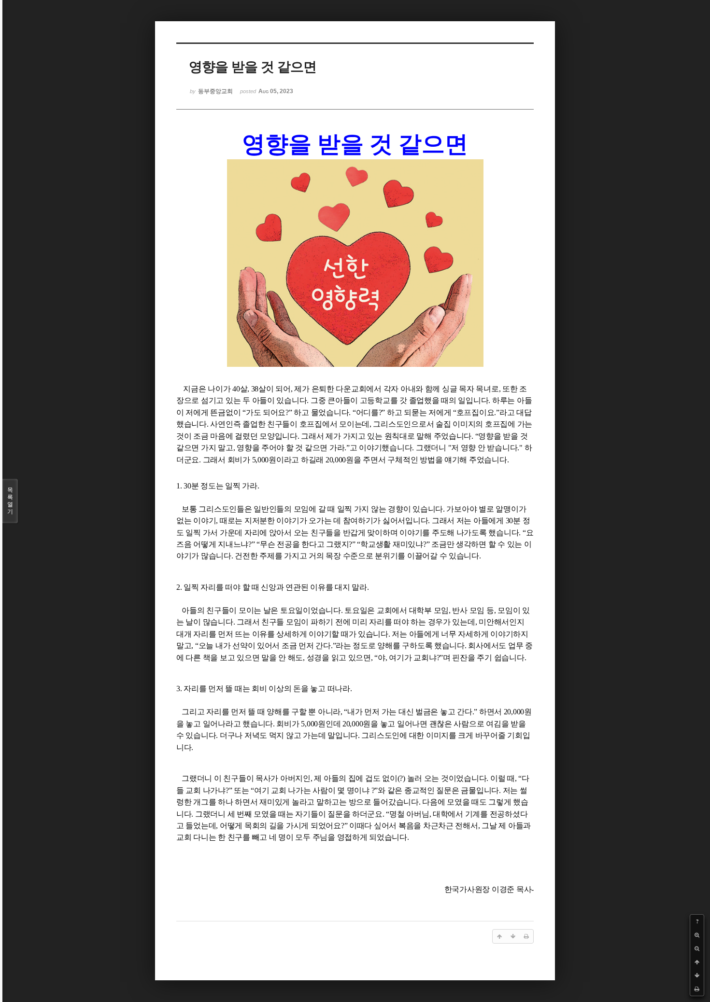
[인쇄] (697, 989)
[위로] (697, 962)
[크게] (697, 935)
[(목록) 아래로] (697, 975)
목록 (10, 501)
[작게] (697, 948)
